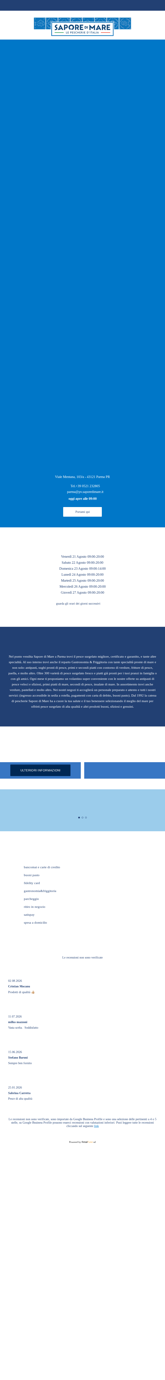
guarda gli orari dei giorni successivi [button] (78, 603)
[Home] (82, 33)
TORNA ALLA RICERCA (16, 5)
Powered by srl (82, 1158)
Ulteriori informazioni (40, 770)
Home (157, 5)
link (96, 1141)
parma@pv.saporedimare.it (85, 492)
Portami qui (82, 511)
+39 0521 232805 (88, 486)
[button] (152, 450)
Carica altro (82, 1121)
